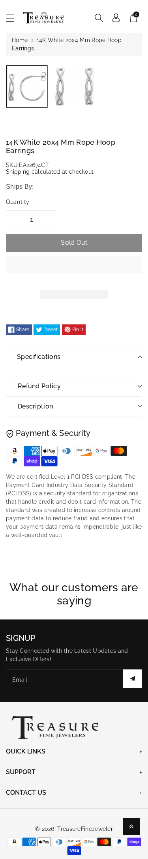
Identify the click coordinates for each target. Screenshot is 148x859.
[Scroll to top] (131, 826)
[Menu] (14, 18)
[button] (74, 270)
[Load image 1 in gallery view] (27, 86)
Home (20, 40)
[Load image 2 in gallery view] (74, 86)
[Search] (98, 18)
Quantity (18, 202)
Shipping (18, 172)
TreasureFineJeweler (85, 829)
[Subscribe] (132, 678)
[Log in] (116, 18)
